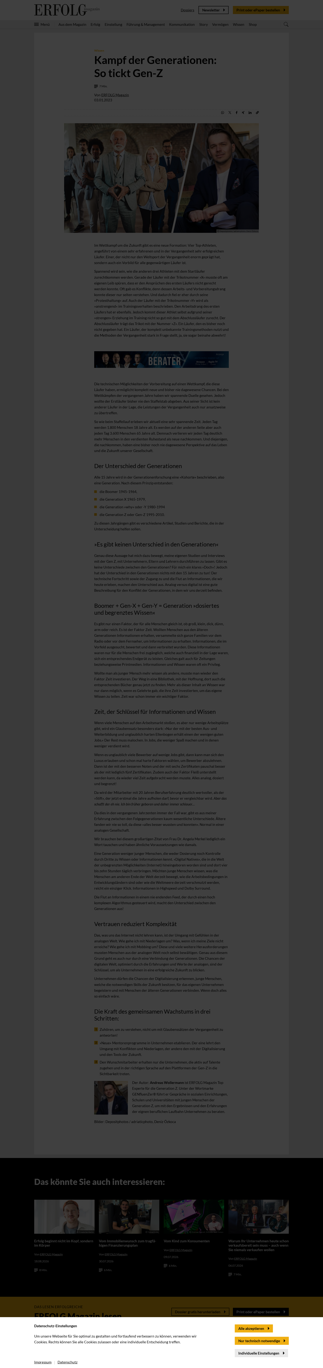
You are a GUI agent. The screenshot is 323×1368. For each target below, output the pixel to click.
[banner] (161, 684)
